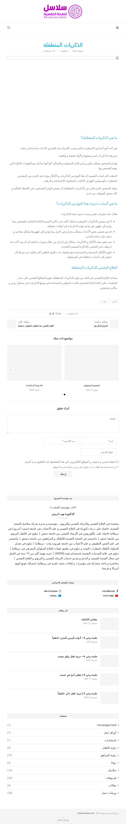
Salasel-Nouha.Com (85, 813)
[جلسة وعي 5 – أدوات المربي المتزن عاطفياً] (109, 642)
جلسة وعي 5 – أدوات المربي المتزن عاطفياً (74, 637)
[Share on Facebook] (53, 313)
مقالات (104, 301)
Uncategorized (61, 725)
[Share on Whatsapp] (50, 313)
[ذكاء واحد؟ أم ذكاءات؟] (34, 363)
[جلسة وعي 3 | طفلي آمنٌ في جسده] (109, 679)
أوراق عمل (61, 732)
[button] (11, 369)
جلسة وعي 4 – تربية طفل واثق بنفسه (77, 656)
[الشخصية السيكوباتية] (92, 363)
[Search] (8, 27)
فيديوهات (61, 778)
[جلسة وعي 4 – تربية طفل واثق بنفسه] (109, 661)
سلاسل (61, 770)
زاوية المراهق (61, 755)
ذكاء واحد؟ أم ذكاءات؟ (34, 385)
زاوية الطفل (61, 747)
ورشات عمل (61, 793)
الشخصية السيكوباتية (92, 385)
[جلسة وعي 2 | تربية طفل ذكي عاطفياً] (109, 698)
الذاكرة (114, 301)
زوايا (61, 762)
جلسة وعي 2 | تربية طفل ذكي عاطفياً (77, 693)
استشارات (61, 740)
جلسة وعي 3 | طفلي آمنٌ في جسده (78, 674)
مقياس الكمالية (89, 619)
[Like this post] (56, 313)
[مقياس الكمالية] (109, 624)
